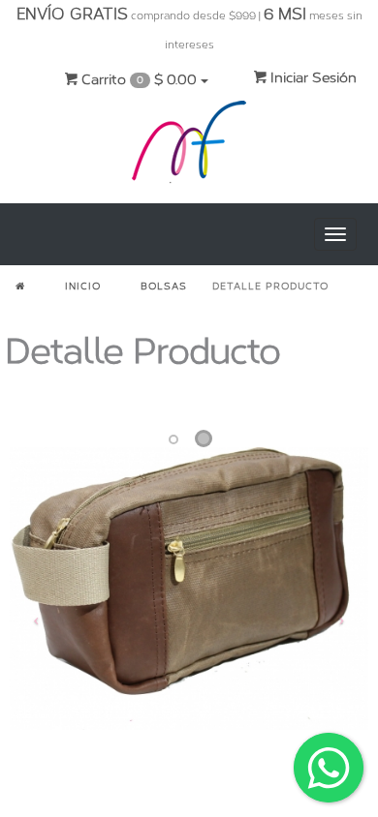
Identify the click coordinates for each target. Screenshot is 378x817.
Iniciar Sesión (312, 78)
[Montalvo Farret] (189, 145)
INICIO (83, 286)
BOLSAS (164, 286)
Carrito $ (137, 80)
